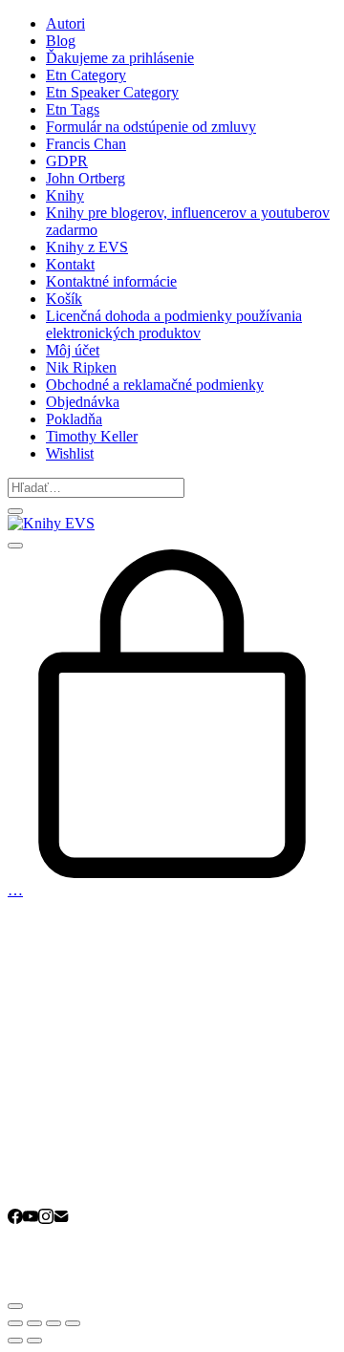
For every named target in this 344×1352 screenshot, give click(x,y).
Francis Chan (86, 144)
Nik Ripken (81, 367)
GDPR (67, 161)
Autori (65, 23)
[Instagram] (46, 1219)
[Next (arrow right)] (34, 1340)
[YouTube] (30, 1219)
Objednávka (82, 402)
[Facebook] (15, 1219)
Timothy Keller (92, 436)
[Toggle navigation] (15, 545)
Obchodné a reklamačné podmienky (155, 384)
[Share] (34, 1323)
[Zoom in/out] (72, 1323)
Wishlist (70, 453)
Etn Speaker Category (112, 92)
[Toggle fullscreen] (53, 1323)
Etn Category (86, 75)
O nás (63, 1158)
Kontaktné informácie (111, 281)
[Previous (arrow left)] (15, 1340)
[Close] (15, 511)
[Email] (61, 1219)
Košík (64, 298)
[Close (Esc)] (15, 1323)
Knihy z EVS (87, 247)
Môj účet (72, 350)
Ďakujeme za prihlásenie (120, 58)
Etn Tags (72, 109)
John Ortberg (85, 178)
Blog (60, 40)
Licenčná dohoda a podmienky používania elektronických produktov (174, 324)
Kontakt (70, 264)
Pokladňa (74, 419)
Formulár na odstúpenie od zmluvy (151, 126)
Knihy (65, 195)
